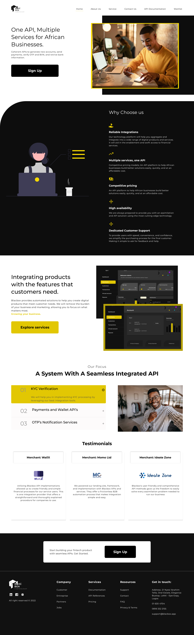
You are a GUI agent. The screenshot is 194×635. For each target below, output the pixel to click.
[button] (58, 390)
